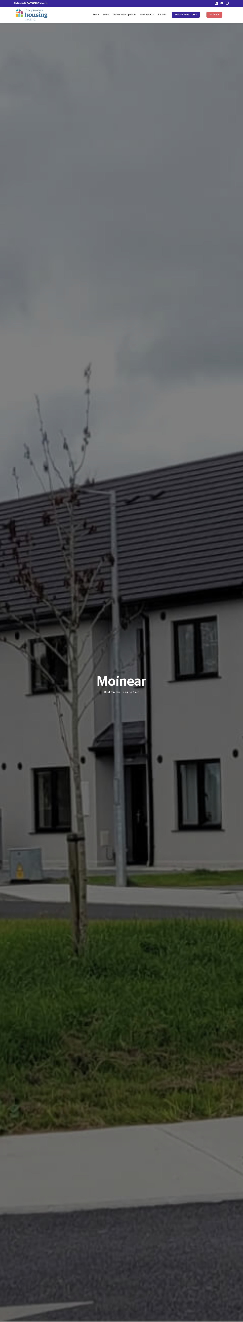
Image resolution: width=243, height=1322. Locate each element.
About (96, 15)
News (106, 15)
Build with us (147, 15)
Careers (162, 15)
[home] (31, 15)
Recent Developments (124, 15)
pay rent (214, 15)
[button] (187, 14)
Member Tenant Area (186, 15)
